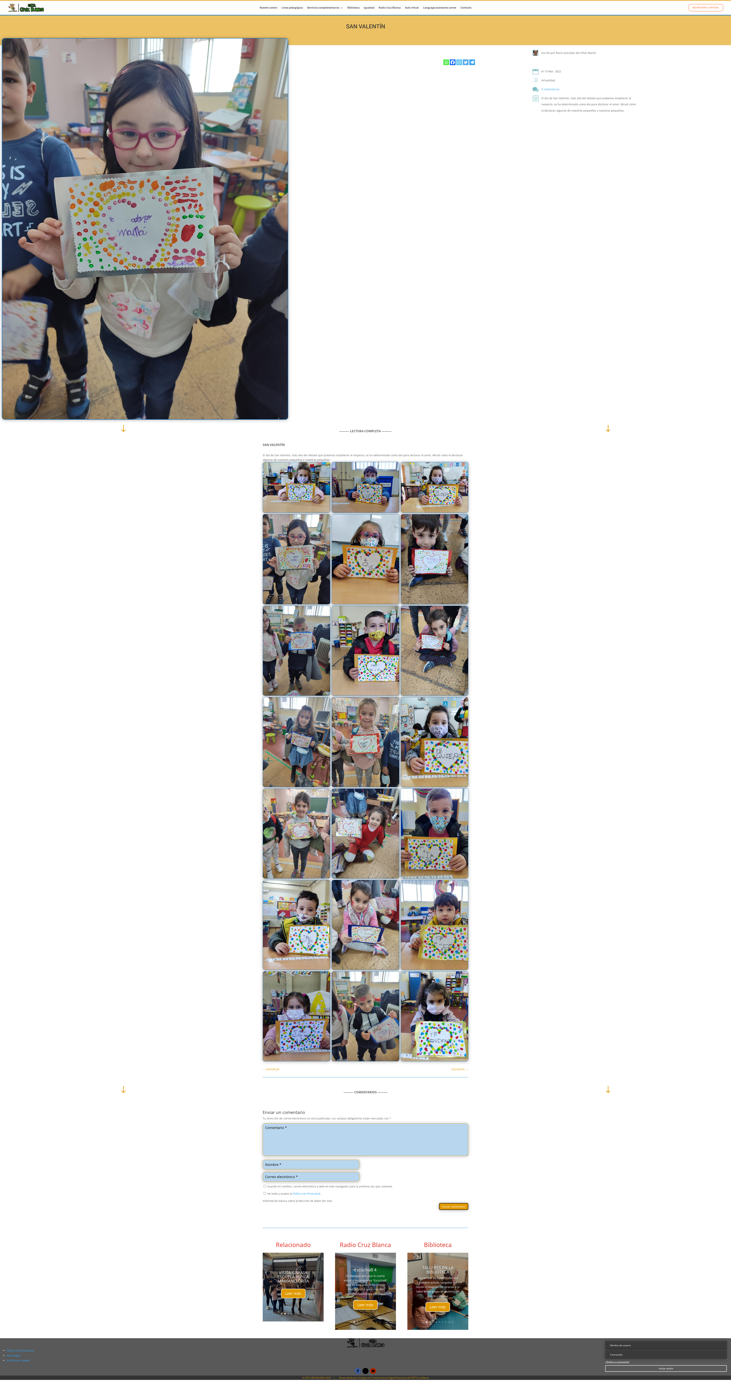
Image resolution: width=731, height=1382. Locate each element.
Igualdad (369, 8)
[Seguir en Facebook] (358, 1371)
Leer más (293, 1302)
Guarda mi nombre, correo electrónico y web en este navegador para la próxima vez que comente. (330, 1186)
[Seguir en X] (365, 1371)
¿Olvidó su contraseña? (617, 1362)
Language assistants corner (439, 8)
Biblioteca (353, 8)
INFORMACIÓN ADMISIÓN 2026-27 (293, 1265)
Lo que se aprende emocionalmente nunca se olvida (365, 1276)
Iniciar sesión (666, 1368)
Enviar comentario (453, 1206)
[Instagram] (459, 62)
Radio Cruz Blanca (390, 8)
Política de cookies (18, 1360)
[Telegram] (472, 62)
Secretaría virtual (705, 7)
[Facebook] (453, 62)
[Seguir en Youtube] (373, 1371)
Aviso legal (13, 1355)
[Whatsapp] (446, 62)
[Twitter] (465, 62)
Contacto (466, 8)
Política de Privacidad (306, 1193)
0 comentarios (550, 89)
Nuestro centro (268, 8)
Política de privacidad (20, 1350)
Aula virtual (412, 8)
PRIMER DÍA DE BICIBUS (437, 1270)
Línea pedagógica (292, 8)
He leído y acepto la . (294, 1193)
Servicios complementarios (323, 8)
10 (380, 1322)
